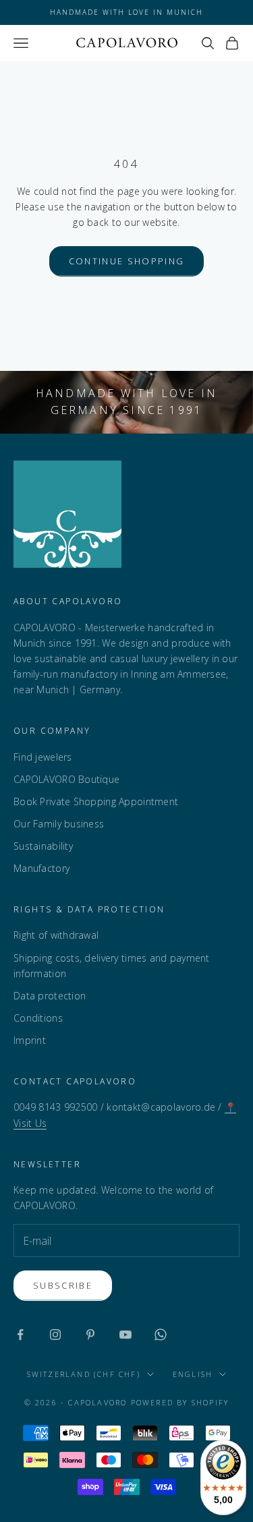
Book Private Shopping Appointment (95, 801)
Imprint (29, 1040)
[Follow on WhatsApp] (160, 1334)
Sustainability (43, 846)
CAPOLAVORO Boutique (66, 779)
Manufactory (41, 868)
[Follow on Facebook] (20, 1334)
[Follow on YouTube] (125, 1334)
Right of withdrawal (56, 935)
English (193, 1374)
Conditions (38, 1018)
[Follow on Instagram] (55, 1334)
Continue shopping (127, 261)
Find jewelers (42, 757)
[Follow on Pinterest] (90, 1334)
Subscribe (62, 1285)
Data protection (49, 995)
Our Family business (58, 823)
